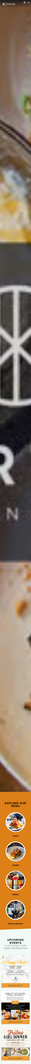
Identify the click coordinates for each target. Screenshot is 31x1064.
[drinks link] (15, 880)
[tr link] (15, 822)
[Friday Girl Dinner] (15, 1042)
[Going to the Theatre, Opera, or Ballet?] (15, 1005)
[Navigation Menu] (29, 2)
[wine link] (15, 909)
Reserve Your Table (15, 985)
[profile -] (25, 2)
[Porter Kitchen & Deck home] (8, 4)
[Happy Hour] (15, 969)
